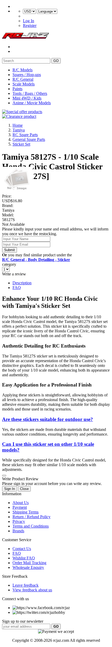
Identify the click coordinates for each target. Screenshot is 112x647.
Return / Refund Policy (32, 517)
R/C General (23, 79)
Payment (20, 507)
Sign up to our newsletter (22, 621)
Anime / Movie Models (32, 103)
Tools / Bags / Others (30, 93)
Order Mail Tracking (29, 563)
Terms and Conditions (31, 526)
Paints (17, 88)
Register (29, 25)
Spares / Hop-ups (27, 74)
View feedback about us (32, 590)
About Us (21, 502)
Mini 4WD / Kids (27, 98)
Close (24, 489)
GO (56, 61)
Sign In (9, 489)
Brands (18, 531)
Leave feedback (26, 585)
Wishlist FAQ (24, 558)
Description (22, 283)
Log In (28, 21)
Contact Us (22, 548)
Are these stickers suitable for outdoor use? (47, 419)
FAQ (17, 287)
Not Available (13, 224)
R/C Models (23, 70)
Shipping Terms (26, 512)
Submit (9, 250)
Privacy (19, 521)
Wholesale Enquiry (28, 567)
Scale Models (24, 84)
